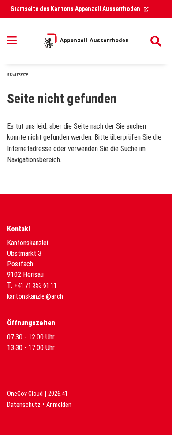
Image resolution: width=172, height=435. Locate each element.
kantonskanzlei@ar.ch (35, 296)
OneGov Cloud (25, 394)
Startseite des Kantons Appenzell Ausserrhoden (80, 8)
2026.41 (58, 394)
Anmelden (58, 405)
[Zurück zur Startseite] (86, 41)
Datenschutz (24, 405)
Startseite (17, 74)
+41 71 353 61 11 (35, 285)
